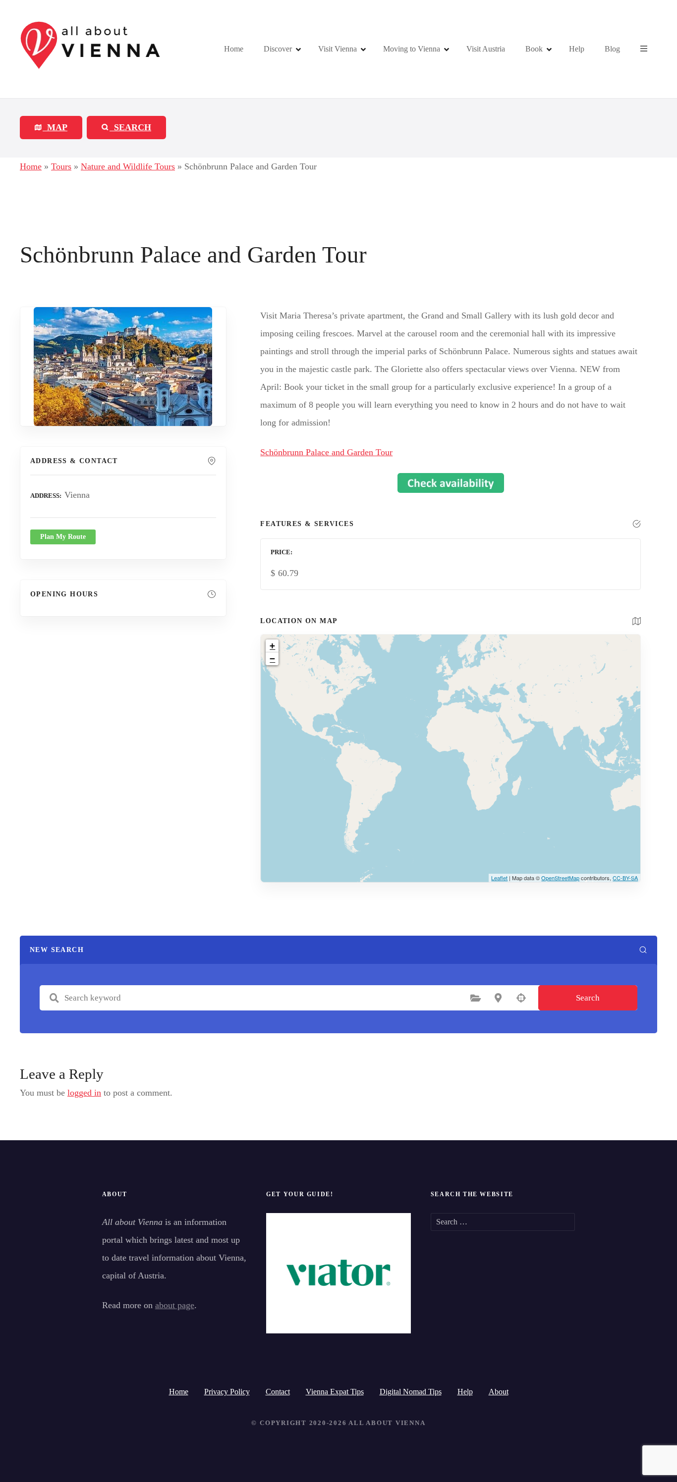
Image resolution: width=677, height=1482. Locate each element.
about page (174, 1305)
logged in (84, 1093)
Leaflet (499, 878)
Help (576, 49)
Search (588, 998)
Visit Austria (485, 49)
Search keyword (54, 998)
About (498, 1391)
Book (534, 49)
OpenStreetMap (560, 878)
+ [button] (272, 645)
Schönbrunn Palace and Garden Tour (326, 452)
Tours (61, 166)
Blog (612, 49)
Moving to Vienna (411, 49)
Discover (278, 49)
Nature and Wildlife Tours (128, 166)
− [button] (272, 658)
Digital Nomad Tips (411, 1391)
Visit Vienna (337, 49)
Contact (278, 1391)
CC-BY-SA (625, 878)
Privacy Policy (227, 1391)
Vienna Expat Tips (335, 1391)
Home (233, 49)
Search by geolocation (521, 998)
